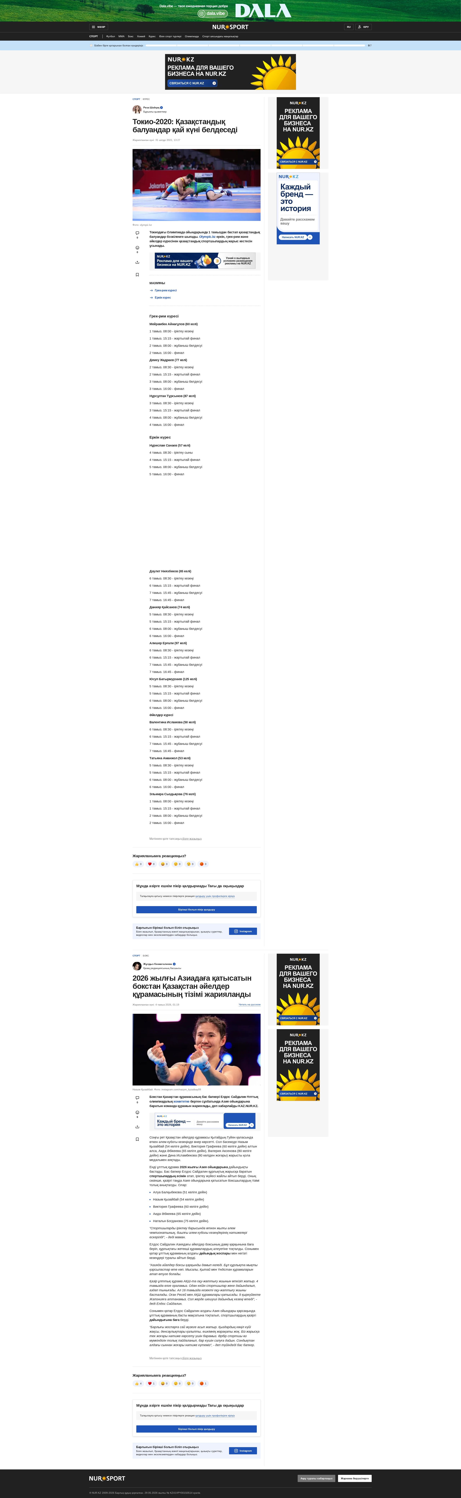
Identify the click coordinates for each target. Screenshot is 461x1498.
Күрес (152, 36)
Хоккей (141, 36)
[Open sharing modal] (137, 262)
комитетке (182, 1101)
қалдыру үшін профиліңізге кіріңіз (215, 896)
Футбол (110, 36)
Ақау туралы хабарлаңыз (316, 1478)
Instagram (246, 931)
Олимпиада (192, 36)
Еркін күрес (163, 297)
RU (349, 27)
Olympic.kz (207, 237)
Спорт (93, 36)
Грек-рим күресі (165, 290)
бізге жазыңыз (192, 838)
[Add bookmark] (137, 275)
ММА (121, 36)
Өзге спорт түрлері (170, 36)
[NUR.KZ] (231, 27)
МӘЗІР (101, 27)
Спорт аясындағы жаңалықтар (220, 36)
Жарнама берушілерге (355, 1478)
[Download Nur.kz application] (230, 11)
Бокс (130, 36)
